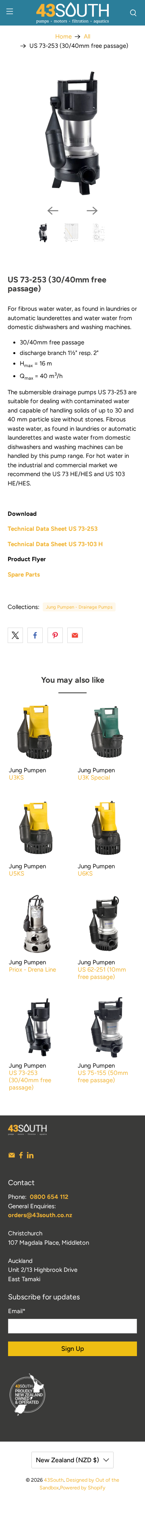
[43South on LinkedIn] (30, 1156)
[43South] (72, 12)
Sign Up (72, 1348)
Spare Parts (24, 574)
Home (63, 37)
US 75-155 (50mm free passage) (103, 1076)
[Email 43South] (11, 1156)
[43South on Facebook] (21, 1156)
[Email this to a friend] (75, 635)
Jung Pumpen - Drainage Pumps (79, 607)
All (87, 37)
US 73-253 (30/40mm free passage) (30, 1080)
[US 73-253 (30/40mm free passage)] (72, 133)
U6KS (85, 873)
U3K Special (94, 777)
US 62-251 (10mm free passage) (102, 973)
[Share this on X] (15, 635)
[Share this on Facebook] (35, 635)
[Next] (92, 211)
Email (16, 1311)
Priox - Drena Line (32, 969)
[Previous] (53, 211)
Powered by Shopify (83, 1488)
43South (54, 1480)
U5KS (16, 873)
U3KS (16, 777)
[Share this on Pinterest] (55, 635)
